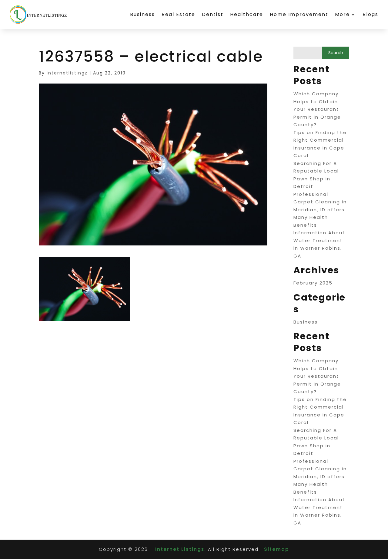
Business (142, 14)
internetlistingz (67, 73)
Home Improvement (299, 14)
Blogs (370, 14)
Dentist (212, 14)
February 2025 (313, 283)
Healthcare (246, 14)
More (342, 14)
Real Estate (178, 14)
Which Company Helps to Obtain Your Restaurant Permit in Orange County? (317, 109)
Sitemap (276, 549)
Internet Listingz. (180, 549)
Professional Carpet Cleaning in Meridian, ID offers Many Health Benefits (320, 209)
